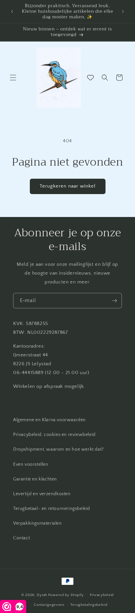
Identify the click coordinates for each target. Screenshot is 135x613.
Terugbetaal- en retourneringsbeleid (51, 508)
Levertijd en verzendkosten (42, 493)
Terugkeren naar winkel (68, 186)
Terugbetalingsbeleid (88, 605)
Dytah (42, 595)
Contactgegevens (49, 605)
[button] (13, 77)
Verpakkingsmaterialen (37, 523)
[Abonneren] (114, 300)
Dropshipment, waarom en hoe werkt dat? (58, 449)
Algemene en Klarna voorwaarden (49, 420)
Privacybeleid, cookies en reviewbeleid (54, 434)
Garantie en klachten (35, 479)
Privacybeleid (102, 595)
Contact (21, 538)
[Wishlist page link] (90, 77)
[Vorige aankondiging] (12, 11)
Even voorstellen (30, 464)
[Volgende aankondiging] (123, 11)
